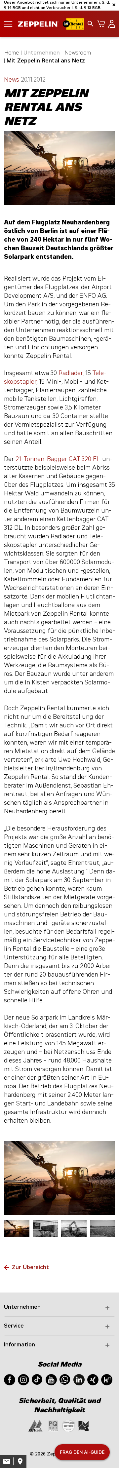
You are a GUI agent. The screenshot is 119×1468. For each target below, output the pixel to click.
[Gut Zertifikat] (35, 1425)
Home (12, 53)
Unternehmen (22, 1307)
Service (14, 1326)
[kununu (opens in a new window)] (106, 1379)
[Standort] (19, 1461)
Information (19, 1344)
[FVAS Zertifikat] (84, 1425)
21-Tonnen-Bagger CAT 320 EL (58, 459)
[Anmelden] (110, 24)
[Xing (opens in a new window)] (93, 1379)
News (12, 79)
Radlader (71, 373)
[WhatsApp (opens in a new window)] (65, 1379)
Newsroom (78, 53)
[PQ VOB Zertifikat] (53, 1425)
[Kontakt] (6, 1461)
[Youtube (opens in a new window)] (51, 1379)
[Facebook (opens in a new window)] (9, 1379)
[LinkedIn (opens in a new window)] (79, 1379)
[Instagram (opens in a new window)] (23, 1379)
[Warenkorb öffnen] (100, 24)
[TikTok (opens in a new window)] (37, 1379)
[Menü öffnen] (8, 23)
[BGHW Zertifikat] (68, 1425)
